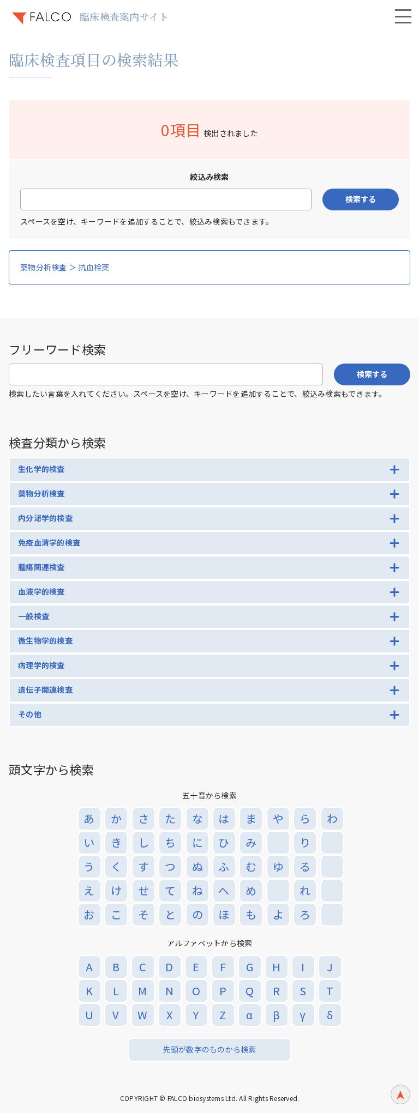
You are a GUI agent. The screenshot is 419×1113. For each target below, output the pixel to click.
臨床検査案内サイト (124, 16)
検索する (360, 198)
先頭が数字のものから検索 (209, 1049)
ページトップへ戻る (400, 1094)
